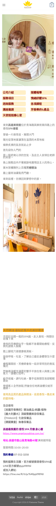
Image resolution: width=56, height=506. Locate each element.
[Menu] (4, 4)
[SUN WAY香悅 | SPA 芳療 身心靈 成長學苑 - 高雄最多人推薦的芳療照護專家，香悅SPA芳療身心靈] (28, 5)
